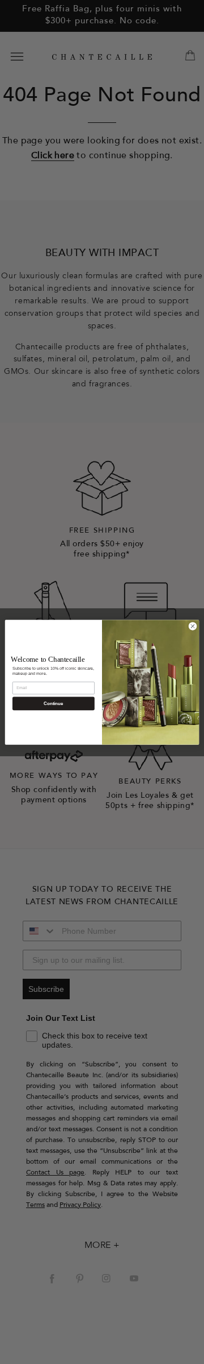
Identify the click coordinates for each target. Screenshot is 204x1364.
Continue (53, 703)
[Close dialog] (192, 625)
